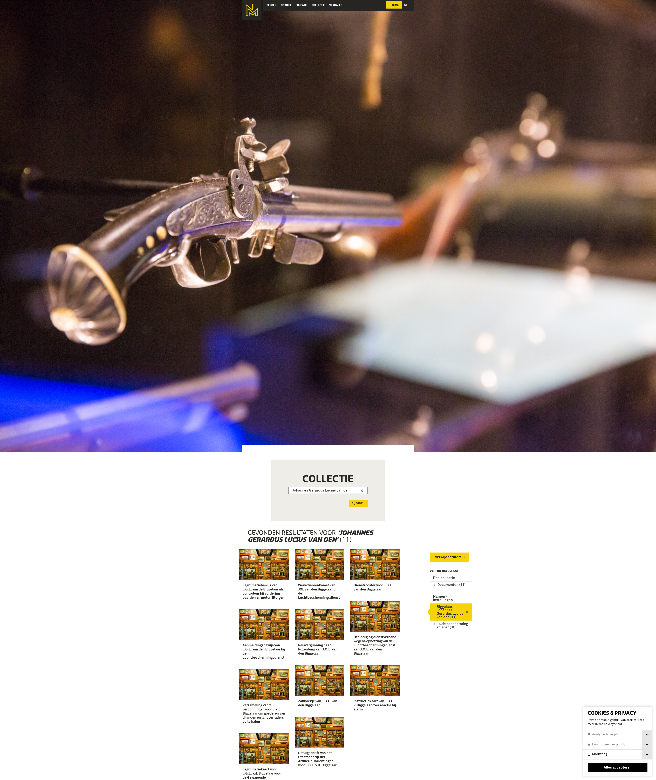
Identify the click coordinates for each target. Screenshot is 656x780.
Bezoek (271, 5)
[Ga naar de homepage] (252, 10)
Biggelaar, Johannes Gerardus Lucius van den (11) (450, 612)
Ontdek (286, 5)
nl (406, 5)
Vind (359, 503)
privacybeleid (613, 724)
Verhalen (336, 5)
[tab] (647, 735)
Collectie (318, 5)
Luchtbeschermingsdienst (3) (452, 625)
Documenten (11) (451, 585)
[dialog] (617, 741)
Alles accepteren (618, 767)
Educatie (301, 5)
